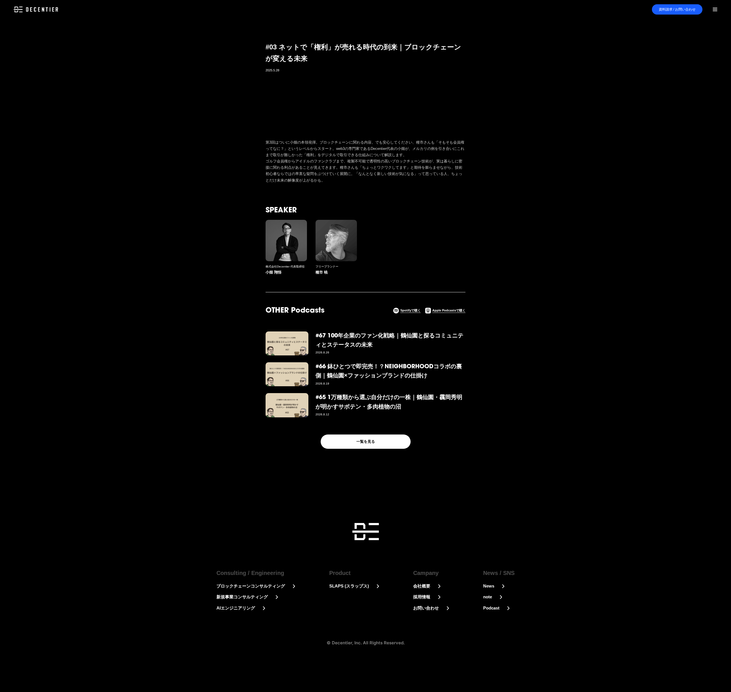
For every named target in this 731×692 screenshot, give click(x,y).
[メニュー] (715, 9)
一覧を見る (365, 441)
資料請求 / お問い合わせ (677, 9)
